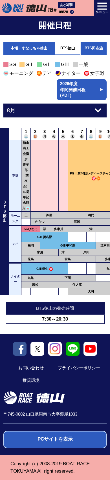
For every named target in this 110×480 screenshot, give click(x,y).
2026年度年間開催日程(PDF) (81, 89)
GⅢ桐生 (42, 268)
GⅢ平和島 (67, 245)
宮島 (68, 259)
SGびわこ (31, 229)
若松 (35, 284)
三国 (77, 221)
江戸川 (105, 245)
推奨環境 (31, 380)
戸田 (86, 252)
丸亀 (31, 277)
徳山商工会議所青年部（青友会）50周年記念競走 (25, 175)
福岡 (31, 245)
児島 (31, 259)
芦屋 (49, 215)
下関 (68, 277)
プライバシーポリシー (79, 368)
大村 (91, 291)
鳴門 (91, 215)
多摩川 (58, 229)
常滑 (40, 252)
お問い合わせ (31, 368)
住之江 (77, 284)
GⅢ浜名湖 (44, 237)
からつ (40, 221)
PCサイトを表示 (55, 439)
